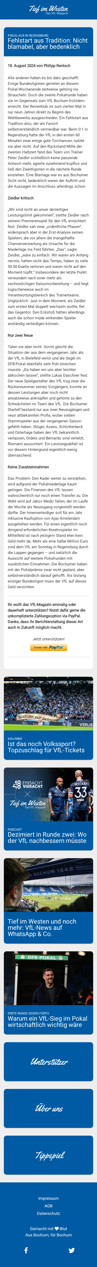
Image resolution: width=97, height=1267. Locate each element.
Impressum (48, 1198)
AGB (48, 1205)
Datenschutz (48, 1213)
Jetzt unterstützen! (49, 639)
